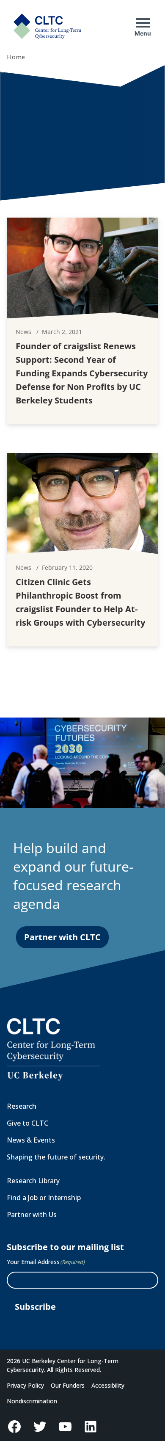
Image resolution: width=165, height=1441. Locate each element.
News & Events (31, 1140)
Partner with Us (32, 1214)
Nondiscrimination (32, 1401)
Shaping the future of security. (56, 1157)
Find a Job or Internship (44, 1197)
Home (16, 57)
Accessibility (107, 1385)
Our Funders (68, 1385)
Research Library (33, 1180)
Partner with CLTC (62, 937)
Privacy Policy (25, 1385)
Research (21, 1106)
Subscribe (35, 1306)
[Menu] (143, 22)
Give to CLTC (27, 1123)
